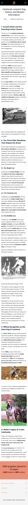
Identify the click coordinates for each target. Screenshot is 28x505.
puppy (8, 456)
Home (5, 19)
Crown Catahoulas (8, 448)
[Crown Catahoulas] (14, 2)
